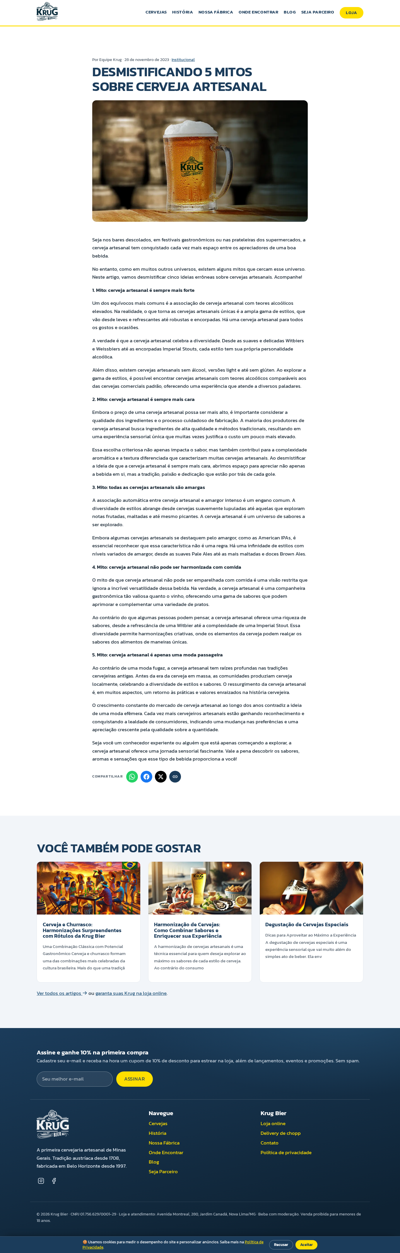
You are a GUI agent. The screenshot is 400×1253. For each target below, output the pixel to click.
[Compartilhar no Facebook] (146, 777)
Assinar (134, 1079)
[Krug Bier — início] (47, 12)
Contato (269, 1143)
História (182, 12)
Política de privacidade (286, 1152)
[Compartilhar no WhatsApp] (132, 777)
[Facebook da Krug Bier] (54, 1181)
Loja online (273, 1123)
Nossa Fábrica (216, 12)
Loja (351, 12)
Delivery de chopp (281, 1133)
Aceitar (306, 1244)
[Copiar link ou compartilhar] (175, 777)
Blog (290, 12)
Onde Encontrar (258, 12)
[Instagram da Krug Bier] (41, 1181)
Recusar (281, 1244)
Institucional (183, 59)
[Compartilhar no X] (161, 777)
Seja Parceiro (317, 12)
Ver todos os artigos (59, 993)
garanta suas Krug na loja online (131, 993)
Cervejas (156, 12)
